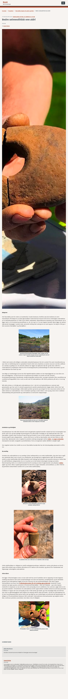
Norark (5, 2)
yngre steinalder (59, 439)
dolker (61, 463)
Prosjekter (10, 10)
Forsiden (4, 10)
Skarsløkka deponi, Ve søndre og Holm (24, 10)
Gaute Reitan (6, 26)
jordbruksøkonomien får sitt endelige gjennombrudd (34, 583)
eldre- (50, 439)
